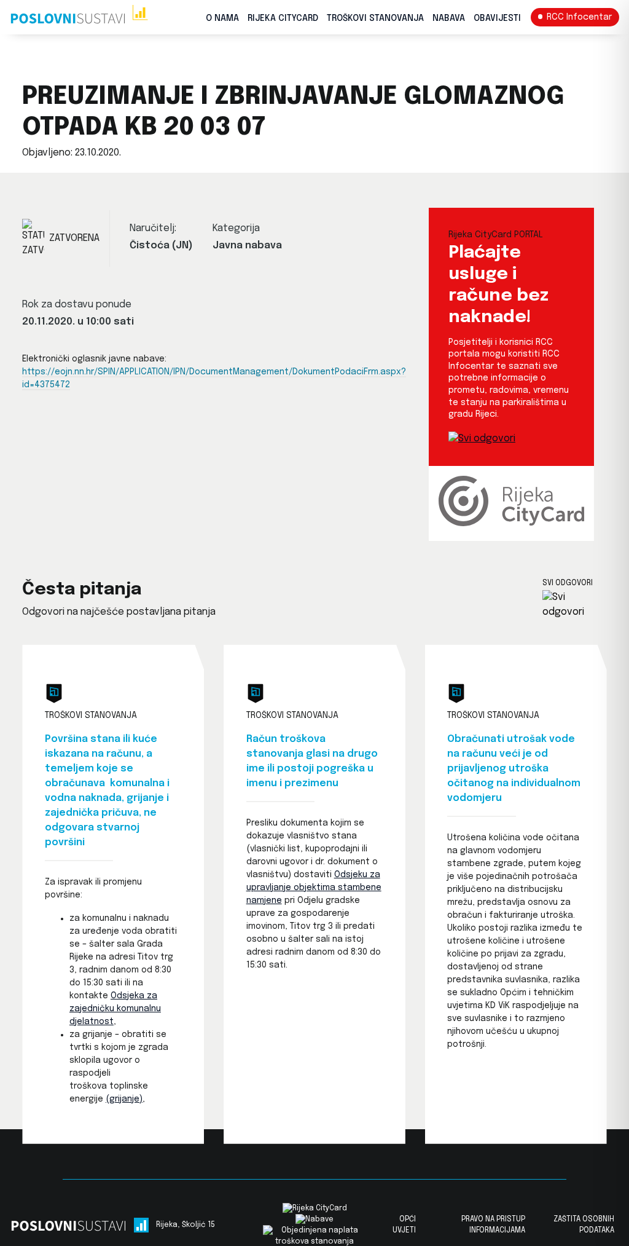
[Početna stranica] (79, 17)
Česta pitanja (81, 590)
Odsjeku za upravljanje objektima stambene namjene (313, 887)
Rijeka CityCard (283, 18)
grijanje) (126, 1099)
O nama (222, 18)
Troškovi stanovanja (375, 18)
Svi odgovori (567, 583)
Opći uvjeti (404, 1225)
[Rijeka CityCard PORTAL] (481, 438)
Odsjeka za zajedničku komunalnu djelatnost (115, 1009)
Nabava (448, 18)
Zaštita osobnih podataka (583, 1225)
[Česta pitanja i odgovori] (574, 605)
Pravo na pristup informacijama (493, 1225)
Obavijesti (497, 18)
